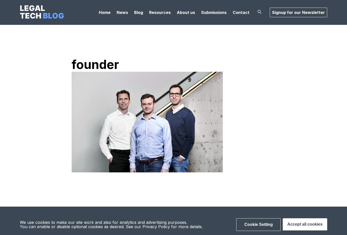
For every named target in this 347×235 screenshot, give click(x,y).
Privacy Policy (156, 226)
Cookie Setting (258, 224)
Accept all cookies (305, 224)
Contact (241, 12)
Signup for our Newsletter (298, 12)
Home (105, 12)
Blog (138, 12)
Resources (160, 12)
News (122, 12)
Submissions (214, 12)
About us (186, 12)
